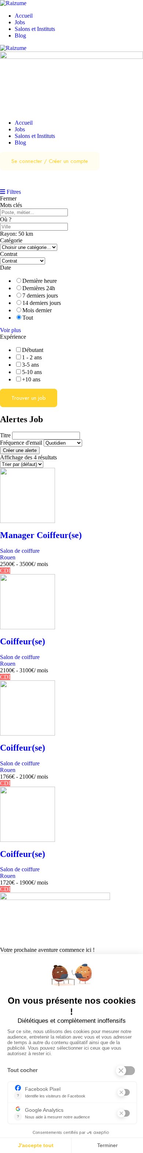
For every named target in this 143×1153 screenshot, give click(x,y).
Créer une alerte (20, 450)
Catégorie (11, 240)
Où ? (5, 219)
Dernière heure (39, 281)
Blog (20, 35)
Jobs (20, 22)
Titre (5, 435)
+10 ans (31, 379)
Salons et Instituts (35, 29)
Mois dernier (37, 310)
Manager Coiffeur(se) (41, 535)
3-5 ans (30, 365)
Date (5, 267)
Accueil (24, 16)
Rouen (7, 557)
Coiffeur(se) (22, 641)
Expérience (13, 337)
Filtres (13, 192)
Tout (27, 317)
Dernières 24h (38, 288)
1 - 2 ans (32, 357)
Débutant (32, 350)
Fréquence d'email (21, 443)
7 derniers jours (40, 295)
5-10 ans (32, 372)
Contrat (8, 254)
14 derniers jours (41, 303)
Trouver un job (28, 398)
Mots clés (11, 205)
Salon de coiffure (20, 551)
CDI (5, 570)
